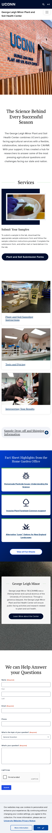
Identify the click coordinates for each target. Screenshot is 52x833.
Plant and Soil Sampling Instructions (19, 318)
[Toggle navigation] (46, 12)
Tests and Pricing (15, 364)
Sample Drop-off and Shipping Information (24, 432)
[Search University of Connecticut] (43, 4)
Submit (6, 787)
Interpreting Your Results (19, 409)
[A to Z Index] (48, 4)
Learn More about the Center (26, 616)
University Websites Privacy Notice (19, 821)
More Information (21, 828)
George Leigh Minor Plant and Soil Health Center (18, 14)
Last (3, 699)
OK (39, 828)
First (3, 689)
